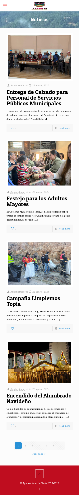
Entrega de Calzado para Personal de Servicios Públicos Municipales (37, 97)
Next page (37, 453)
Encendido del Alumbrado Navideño (39, 398)
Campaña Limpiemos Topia (33, 301)
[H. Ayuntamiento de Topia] (39, 5)
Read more (64, 127)
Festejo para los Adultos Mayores (37, 201)
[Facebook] (40, 489)
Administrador (17, 85)
